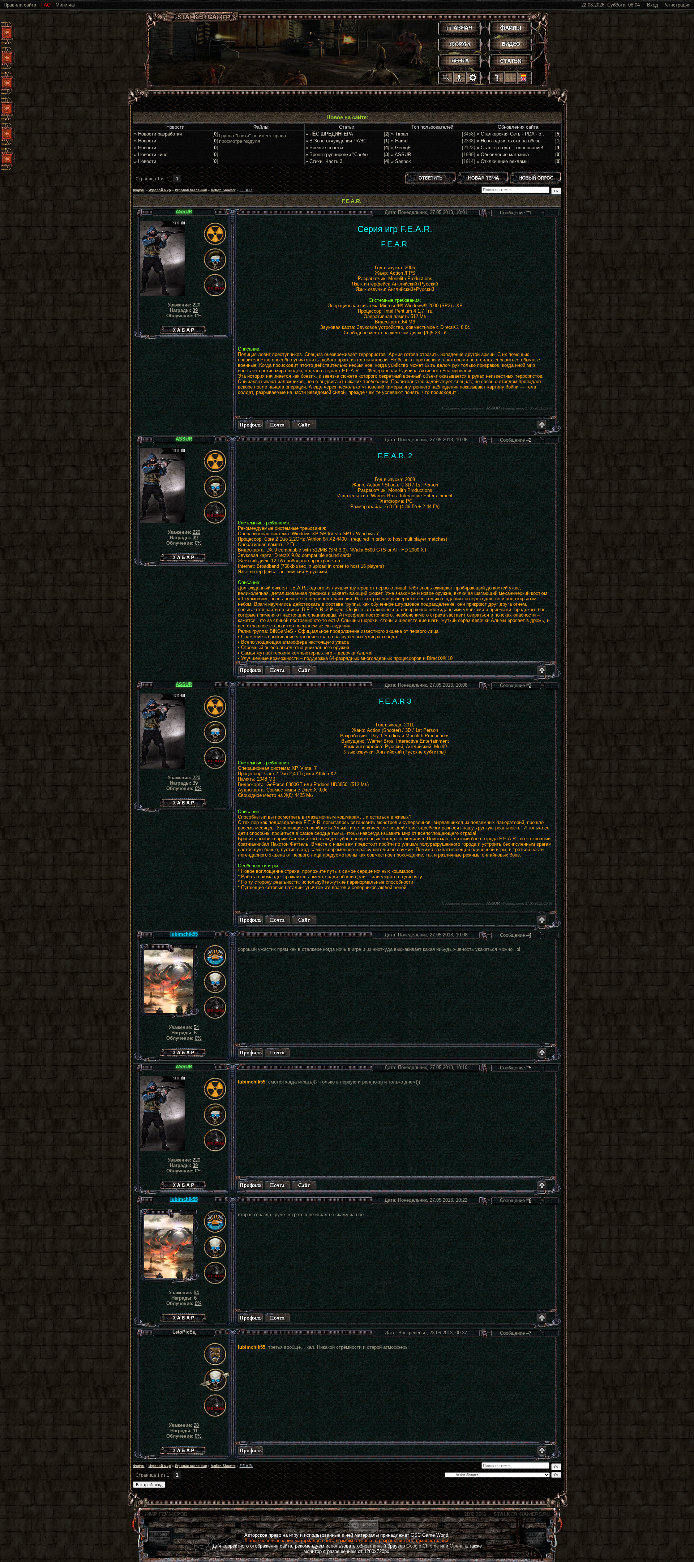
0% (198, 315)
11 (195, 1430)
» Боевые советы (324, 147)
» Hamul (399, 140)
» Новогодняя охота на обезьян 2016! (517, 140)
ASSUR (184, 211)
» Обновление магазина (503, 154)
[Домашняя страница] (304, 424)
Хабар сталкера (183, 328)
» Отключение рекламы (502, 161)
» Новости (145, 140)
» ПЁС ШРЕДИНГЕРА (329, 134)
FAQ (46, 5)
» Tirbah (399, 134)
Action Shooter (223, 190)
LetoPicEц (184, 1332)
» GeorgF (401, 147)
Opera (456, 1546)
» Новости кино (150, 154)
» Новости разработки (158, 134)
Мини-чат (66, 5)
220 (196, 305)
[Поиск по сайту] (446, 77)
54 (196, 1027)
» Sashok (401, 161)
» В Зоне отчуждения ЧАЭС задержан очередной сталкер (368, 140)
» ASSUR (401, 154)
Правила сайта (20, 5)
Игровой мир (160, 190)
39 (195, 310)
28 (196, 1425)
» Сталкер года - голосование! (510, 147)
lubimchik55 (184, 934)
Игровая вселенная (191, 190)
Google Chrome (422, 1546)
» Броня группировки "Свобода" (340, 154)
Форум (139, 190)
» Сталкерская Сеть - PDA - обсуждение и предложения (538, 134)
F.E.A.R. (246, 190)
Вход (652, 5)
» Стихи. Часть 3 (323, 161)
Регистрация (676, 5)
